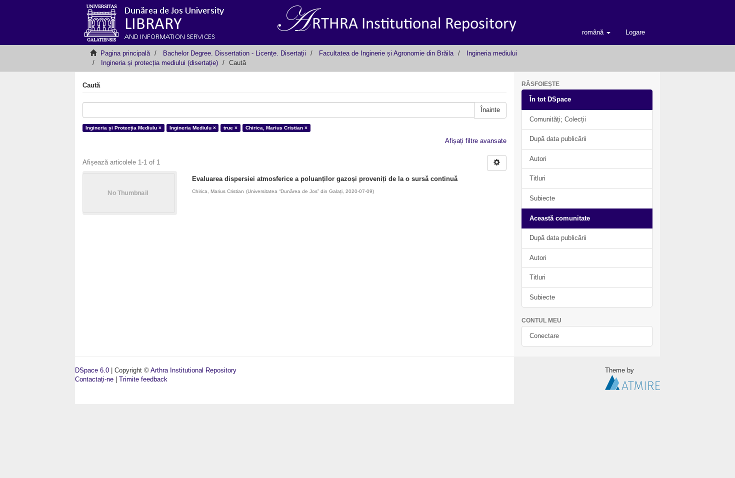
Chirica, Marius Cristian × (277, 127)
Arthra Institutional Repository (193, 370)
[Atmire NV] (632, 382)
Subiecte (542, 198)
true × (231, 127)
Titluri (538, 178)
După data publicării (558, 138)
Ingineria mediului (491, 53)
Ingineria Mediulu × (193, 127)
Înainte (490, 110)
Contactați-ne (94, 379)
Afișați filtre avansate (475, 140)
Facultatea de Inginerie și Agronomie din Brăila (386, 53)
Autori (538, 158)
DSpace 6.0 (92, 370)
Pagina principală (125, 53)
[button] (596, 32)
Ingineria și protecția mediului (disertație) (159, 62)
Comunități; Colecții (558, 119)
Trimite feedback (143, 379)
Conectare (544, 336)
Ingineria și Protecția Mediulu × (124, 127)
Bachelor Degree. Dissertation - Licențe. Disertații (234, 53)
